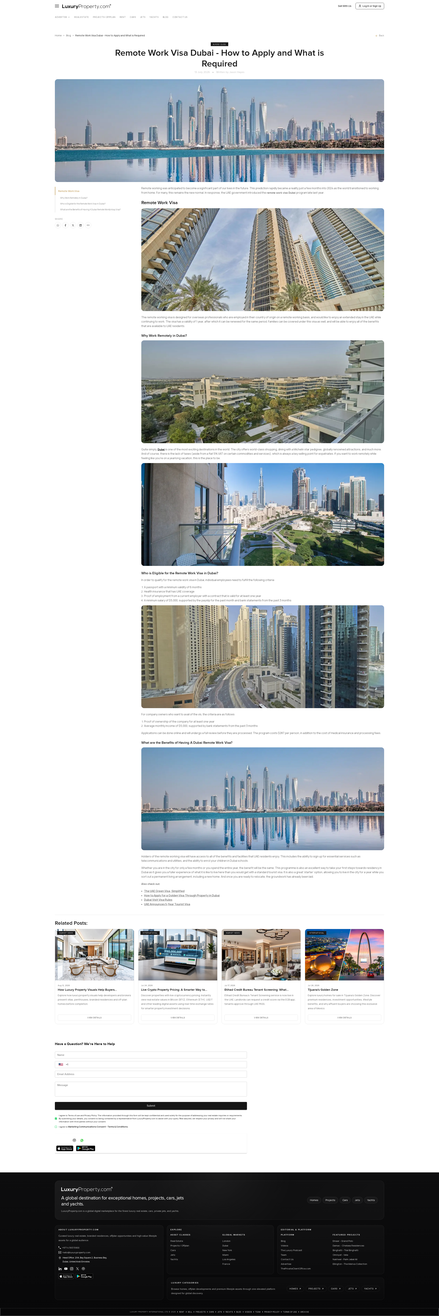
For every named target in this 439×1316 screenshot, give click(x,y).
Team (284, 1254)
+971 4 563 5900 (70, 1247)
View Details (94, 1017)
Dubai (225, 1245)
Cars (133, 17)
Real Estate (81, 17)
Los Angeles (228, 1259)
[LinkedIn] (60, 1268)
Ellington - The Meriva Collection (350, 1263)
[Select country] (60, 1064)
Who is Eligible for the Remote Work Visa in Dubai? (82, 203)
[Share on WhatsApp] (58, 225)
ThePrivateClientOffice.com (296, 1268)
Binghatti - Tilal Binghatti (345, 1250)
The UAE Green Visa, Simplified (164, 891)
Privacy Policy (272, 1312)
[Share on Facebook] (65, 225)
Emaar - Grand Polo (343, 1240)
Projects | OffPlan (104, 17)
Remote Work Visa (68, 191)
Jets (142, 17)
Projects (330, 1200)
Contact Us (180, 17)
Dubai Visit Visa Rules (158, 900)
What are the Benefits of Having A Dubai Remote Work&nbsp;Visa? (90, 209)
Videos (284, 1245)
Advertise (61, 17)
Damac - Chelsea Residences (348, 1245)
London (226, 1240)
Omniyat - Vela (340, 1254)
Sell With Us (344, 6)
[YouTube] (65, 1268)
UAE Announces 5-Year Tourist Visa (167, 904)
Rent (123, 17)
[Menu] (57, 6)
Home (58, 35)
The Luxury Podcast (291, 1250)
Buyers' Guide (219, 44)
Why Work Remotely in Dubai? (73, 197)
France (226, 1263)
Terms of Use (290, 1312)
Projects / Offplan (179, 1245)
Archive (304, 1312)
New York (227, 1250)
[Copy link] (88, 225)
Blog (165, 17)
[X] (77, 1268)
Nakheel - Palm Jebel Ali (345, 1259)
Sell (190, 1312)
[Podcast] (83, 1268)
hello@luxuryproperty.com (76, 1252)
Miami (225, 1254)
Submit (151, 1105)
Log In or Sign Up (372, 6)
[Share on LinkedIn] (81, 225)
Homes (314, 1200)
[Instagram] (71, 1268)
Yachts (154, 17)
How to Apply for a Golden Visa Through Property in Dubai (182, 895)
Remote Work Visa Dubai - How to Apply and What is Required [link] (110, 35)
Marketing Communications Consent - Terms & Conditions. (98, 1126)
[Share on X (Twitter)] (73, 225)
